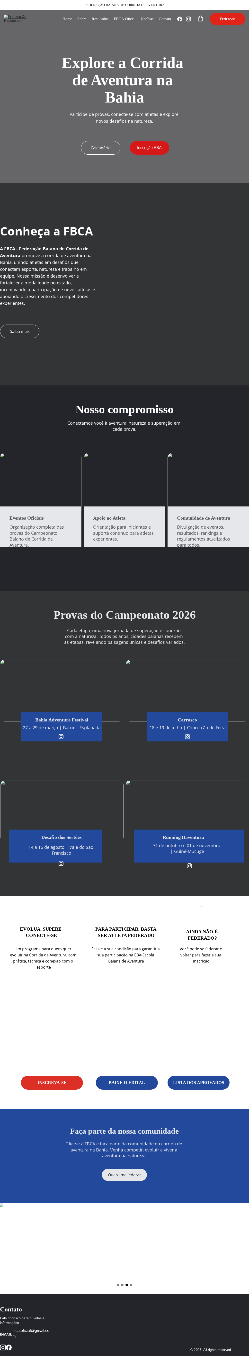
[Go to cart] (200, 19)
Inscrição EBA (149, 148)
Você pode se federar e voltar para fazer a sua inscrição (201, 955)
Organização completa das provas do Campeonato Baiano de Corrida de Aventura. (37, 536)
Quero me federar (124, 1175)
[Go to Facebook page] (181, 19)
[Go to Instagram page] (188, 19)
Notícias (147, 19)
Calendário (101, 147)
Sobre (81, 19)
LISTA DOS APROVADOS (198, 1082)
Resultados (100, 19)
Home (67, 19)
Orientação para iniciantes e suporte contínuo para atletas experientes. (124, 533)
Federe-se (227, 19)
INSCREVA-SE (52, 1082)
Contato (165, 19)
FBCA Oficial (124, 19)
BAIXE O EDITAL (127, 1082)
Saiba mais (20, 331)
